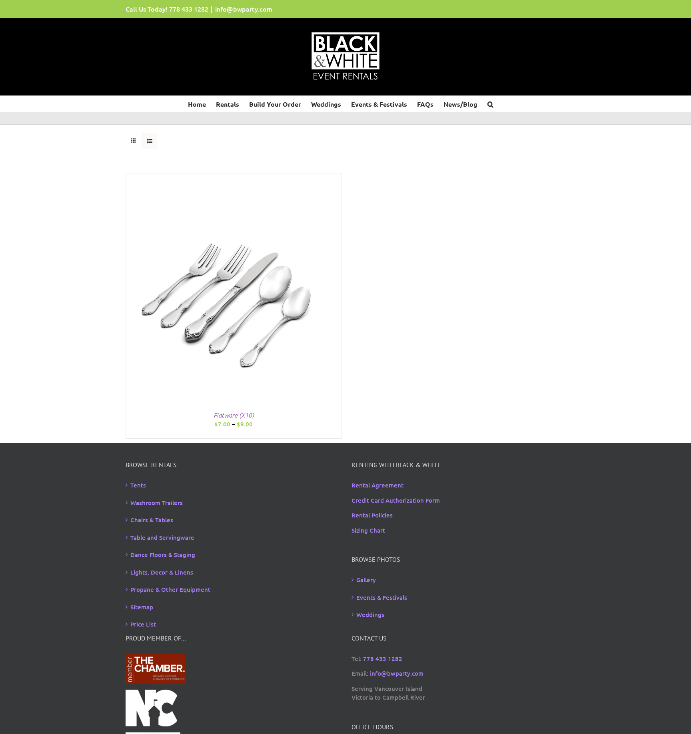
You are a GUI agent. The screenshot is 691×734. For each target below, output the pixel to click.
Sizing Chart (368, 530)
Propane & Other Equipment (170, 589)
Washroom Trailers (156, 503)
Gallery (366, 580)
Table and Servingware (162, 537)
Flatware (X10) (234, 415)
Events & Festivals (381, 597)
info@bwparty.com (243, 8)
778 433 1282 (188, 8)
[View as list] (149, 141)
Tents (138, 485)
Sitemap (141, 607)
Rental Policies (372, 515)
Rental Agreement (377, 485)
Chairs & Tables (151, 520)
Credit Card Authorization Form (395, 500)
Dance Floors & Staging (162, 555)
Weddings (370, 615)
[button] (490, 103)
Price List (143, 624)
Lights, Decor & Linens (161, 572)
